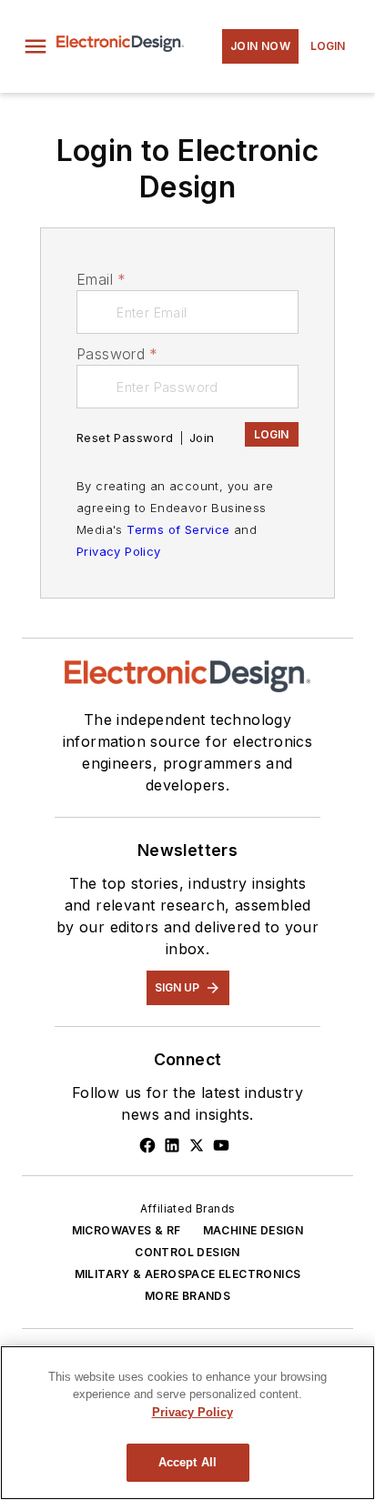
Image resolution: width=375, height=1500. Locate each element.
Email (101, 279)
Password (117, 354)
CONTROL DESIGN (187, 1252)
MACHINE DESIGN (253, 1230)
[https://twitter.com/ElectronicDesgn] (197, 1145)
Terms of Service (178, 529)
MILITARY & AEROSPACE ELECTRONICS (188, 1274)
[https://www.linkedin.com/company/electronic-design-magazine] (172, 1145)
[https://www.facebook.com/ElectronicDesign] (147, 1145)
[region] (187, 1422)
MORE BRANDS (187, 1296)
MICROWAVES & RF (126, 1230)
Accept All (187, 1462)
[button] (35, 46)
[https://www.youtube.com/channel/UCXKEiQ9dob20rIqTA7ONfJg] (221, 1145)
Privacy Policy (118, 551)
